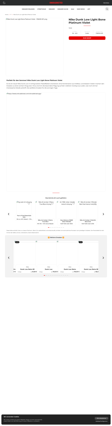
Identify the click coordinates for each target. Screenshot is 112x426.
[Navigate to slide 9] (61, 275)
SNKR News (81, 9)
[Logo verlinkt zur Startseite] (56, 3)
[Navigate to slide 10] (63, 275)
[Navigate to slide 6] (59, 227)
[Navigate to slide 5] (57, 227)
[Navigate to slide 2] (51, 227)
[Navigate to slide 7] (61, 227)
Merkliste (106, 3)
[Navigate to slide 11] (65, 275)
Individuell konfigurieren (101, 421)
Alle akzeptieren (101, 418)
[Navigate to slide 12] (67, 275)
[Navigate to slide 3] (53, 227)
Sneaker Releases (28, 9)
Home (6, 14)
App (89, 9)
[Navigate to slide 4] (55, 227)
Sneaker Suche (62, 9)
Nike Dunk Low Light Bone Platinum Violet (24, 14)
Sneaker (52, 9)
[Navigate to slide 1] (49, 227)
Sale (72, 9)
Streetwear (41, 9)
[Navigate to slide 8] (63, 227)
